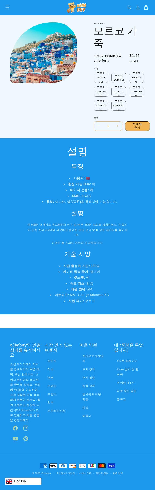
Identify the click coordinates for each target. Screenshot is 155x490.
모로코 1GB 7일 (119, 77)
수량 (96, 118)
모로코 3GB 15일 (136, 78)
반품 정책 (88, 385)
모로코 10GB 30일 (136, 92)
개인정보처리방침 (65, 473)
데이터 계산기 (126, 382)
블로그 (121, 399)
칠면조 (52, 360)
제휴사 (86, 416)
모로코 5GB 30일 (119, 92)
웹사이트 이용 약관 (91, 397)
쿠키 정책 (88, 369)
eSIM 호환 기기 (127, 360)
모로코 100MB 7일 (101, 78)
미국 (50, 369)
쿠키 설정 (88, 377)
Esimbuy (46, 473)
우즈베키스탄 (56, 410)
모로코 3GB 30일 (101, 92)
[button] (7, 7)
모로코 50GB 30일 (118, 106)
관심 (85, 407)
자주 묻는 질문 (127, 391)
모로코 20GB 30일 (101, 106)
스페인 (52, 385)
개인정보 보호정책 (93, 358)
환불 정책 (118, 473)
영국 (50, 377)
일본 (50, 402)
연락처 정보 (102, 473)
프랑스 (52, 394)
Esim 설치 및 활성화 (127, 372)
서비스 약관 (85, 473)
